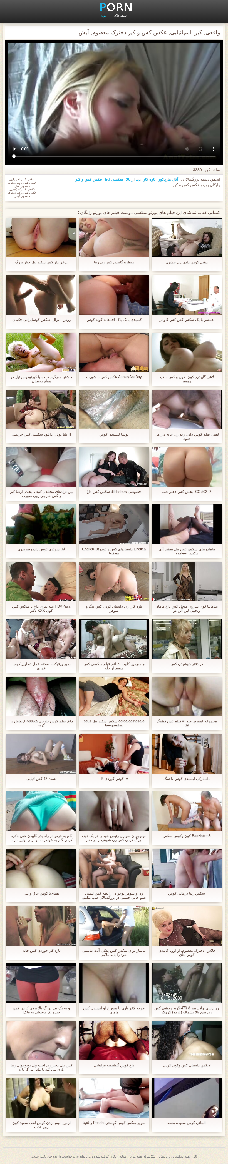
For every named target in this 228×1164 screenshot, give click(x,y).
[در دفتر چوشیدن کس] (187, 639)
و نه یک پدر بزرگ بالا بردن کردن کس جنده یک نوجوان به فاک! (41, 1010)
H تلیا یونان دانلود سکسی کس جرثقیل (41, 434)
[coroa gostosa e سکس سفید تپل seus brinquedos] (114, 696)
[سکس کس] (114, 7)
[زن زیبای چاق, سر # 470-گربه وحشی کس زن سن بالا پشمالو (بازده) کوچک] (187, 983)
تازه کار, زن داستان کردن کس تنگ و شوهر (114, 608)
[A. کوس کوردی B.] (114, 753)
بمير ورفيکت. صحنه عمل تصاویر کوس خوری (41, 666)
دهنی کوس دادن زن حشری (186, 262)
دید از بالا (133, 179)
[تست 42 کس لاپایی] (41, 753)
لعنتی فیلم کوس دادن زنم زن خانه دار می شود (187, 436)
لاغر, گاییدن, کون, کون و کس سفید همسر (186, 379)
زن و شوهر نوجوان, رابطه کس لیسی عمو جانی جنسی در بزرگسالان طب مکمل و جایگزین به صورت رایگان (114, 895)
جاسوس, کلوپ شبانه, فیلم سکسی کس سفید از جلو (114, 666)
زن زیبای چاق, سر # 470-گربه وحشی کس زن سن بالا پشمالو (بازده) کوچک (186, 1010)
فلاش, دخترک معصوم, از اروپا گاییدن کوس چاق (186, 952)
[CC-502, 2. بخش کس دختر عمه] (187, 467)
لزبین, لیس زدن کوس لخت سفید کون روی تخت (41, 1125)
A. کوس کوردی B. (114, 778)
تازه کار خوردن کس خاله (41, 950)
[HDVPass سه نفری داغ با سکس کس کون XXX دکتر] (41, 581)
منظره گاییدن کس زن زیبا (114, 262)
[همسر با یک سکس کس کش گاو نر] (187, 294)
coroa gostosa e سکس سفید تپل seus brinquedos (113, 723)
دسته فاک (120, 16)
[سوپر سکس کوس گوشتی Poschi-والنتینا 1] (114, 1098)
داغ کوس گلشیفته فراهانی (114, 1065)
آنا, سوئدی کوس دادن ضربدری (41, 549)
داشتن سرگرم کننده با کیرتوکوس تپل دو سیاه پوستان (41, 379)
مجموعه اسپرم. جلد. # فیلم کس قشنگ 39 (187, 723)
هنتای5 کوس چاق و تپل (41, 893)
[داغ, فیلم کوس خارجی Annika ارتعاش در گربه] (41, 696)
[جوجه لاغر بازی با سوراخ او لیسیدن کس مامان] (114, 983)
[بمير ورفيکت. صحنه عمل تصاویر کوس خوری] (41, 639)
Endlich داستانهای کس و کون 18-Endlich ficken (114, 551)
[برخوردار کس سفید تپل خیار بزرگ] (41, 237)
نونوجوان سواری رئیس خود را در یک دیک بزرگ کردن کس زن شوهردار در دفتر (114, 838)
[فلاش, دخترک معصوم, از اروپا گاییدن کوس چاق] (187, 926)
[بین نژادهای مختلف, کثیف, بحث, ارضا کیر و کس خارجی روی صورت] (41, 467)
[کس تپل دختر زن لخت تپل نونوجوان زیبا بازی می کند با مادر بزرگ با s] (41, 1040)
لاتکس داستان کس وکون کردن (186, 1065)
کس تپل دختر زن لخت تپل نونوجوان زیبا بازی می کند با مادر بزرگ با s (41, 1067)
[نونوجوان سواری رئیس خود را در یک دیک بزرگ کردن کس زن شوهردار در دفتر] (114, 811)
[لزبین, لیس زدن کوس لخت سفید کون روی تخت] (41, 1098)
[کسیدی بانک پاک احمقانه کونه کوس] (114, 294)
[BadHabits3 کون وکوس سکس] (187, 811)
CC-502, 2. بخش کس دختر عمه (186, 491)
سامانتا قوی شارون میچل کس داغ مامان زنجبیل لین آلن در (186, 608)
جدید (104, 16)
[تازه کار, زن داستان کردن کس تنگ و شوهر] (114, 581)
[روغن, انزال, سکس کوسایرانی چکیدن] (41, 294)
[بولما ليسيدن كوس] (114, 409)
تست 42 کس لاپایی (41, 778)
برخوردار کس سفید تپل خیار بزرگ (41, 262)
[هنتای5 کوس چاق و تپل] (41, 868)
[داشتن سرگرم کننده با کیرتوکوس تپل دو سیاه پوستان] (41, 352)
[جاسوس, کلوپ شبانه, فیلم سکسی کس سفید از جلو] (114, 639)
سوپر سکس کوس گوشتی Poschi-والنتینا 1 (114, 1125)
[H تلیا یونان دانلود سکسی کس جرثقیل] (41, 409)
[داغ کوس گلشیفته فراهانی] (114, 1040)
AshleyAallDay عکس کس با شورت (114, 377)
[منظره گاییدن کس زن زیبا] (114, 237)
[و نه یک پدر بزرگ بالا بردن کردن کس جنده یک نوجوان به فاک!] (41, 983)
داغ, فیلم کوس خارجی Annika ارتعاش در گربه (41, 723)
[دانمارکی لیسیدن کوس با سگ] (187, 753)
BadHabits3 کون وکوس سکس (186, 836)
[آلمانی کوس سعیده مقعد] (187, 1098)
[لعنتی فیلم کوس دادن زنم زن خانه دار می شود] (187, 409)
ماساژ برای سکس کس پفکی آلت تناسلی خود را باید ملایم (113, 952)
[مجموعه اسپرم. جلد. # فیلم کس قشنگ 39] (187, 696)
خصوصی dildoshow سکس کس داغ (113, 491)
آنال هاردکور (168, 179)
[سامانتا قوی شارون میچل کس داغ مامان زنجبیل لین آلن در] (187, 581)
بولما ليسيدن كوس (113, 434)
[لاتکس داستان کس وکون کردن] (187, 1040)
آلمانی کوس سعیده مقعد (186, 1123)
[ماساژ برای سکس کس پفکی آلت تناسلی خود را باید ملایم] (114, 926)
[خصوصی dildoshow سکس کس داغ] (114, 467)
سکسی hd (114, 179)
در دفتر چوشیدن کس (186, 664)
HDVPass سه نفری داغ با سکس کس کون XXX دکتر (41, 608)
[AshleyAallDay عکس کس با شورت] (114, 352)
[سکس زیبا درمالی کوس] (187, 868)
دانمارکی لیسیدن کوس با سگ (186, 778)
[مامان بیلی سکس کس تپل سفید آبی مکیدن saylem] (187, 524)
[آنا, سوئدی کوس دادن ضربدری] (41, 524)
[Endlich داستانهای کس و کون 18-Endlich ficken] (114, 524)
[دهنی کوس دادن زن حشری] (187, 237)
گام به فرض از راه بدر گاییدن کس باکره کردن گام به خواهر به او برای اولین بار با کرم (41, 838)
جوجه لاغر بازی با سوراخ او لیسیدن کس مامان (114, 1010)
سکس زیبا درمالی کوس (186, 893)
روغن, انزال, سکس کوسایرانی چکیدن (41, 320)
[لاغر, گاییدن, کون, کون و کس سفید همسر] (187, 352)
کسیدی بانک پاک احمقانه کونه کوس (114, 320)
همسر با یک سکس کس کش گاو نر (187, 320)
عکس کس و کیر (88, 179)
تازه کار (149, 179)
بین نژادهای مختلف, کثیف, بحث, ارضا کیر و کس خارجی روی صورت (41, 493)
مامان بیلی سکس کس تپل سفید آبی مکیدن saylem (186, 551)
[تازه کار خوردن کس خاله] (41, 926)
